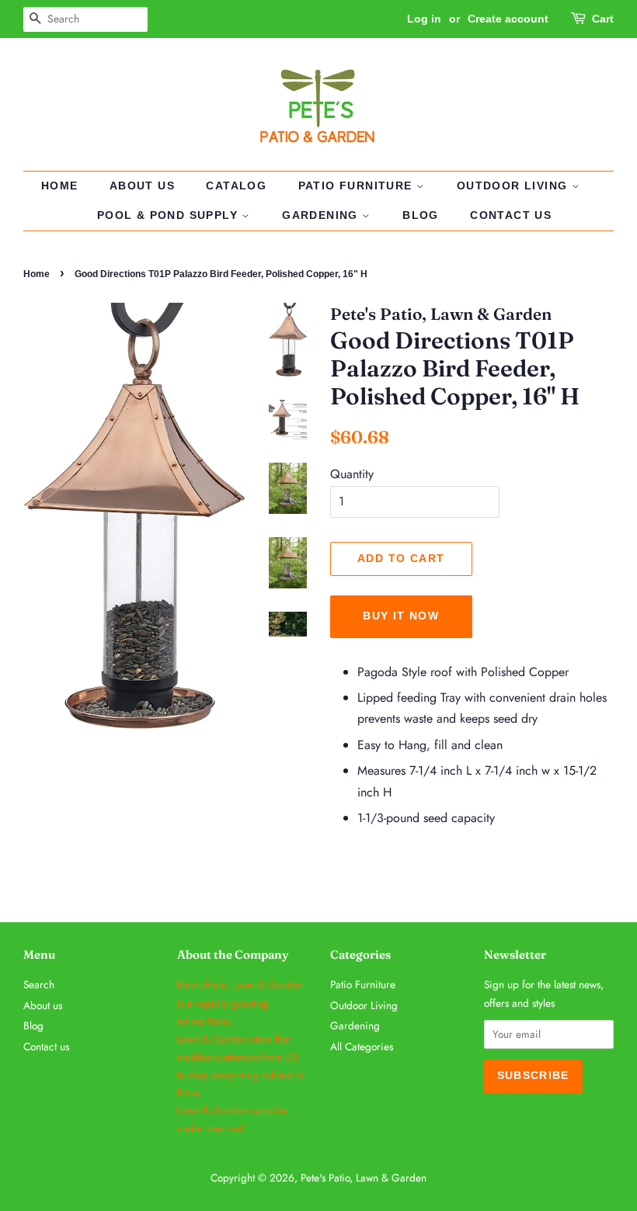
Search (38, 984)
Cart (603, 18)
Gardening (322, 215)
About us (142, 185)
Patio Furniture (357, 185)
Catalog (236, 185)
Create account (508, 18)
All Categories (361, 1046)
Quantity (352, 474)
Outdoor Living (514, 185)
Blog (420, 215)
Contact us (511, 215)
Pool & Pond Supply (169, 215)
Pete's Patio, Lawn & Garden (363, 1177)
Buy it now (401, 615)
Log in (424, 18)
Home (59, 185)
